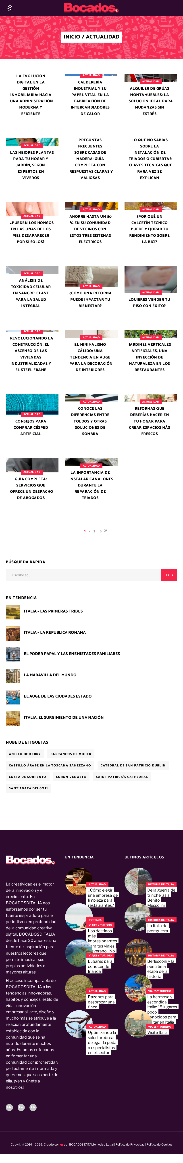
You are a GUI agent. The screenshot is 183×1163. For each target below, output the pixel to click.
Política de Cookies (159, 1144)
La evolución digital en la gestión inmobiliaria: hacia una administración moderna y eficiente (31, 95)
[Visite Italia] (138, 1024)
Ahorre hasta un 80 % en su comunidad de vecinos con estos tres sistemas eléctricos (90, 229)
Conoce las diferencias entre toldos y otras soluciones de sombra (90, 421)
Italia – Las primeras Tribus (53, 611)
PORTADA (95, 920)
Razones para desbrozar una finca (101, 1001)
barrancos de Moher (70, 754)
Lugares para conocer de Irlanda (100, 966)
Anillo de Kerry (25, 754)
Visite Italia (157, 1032)
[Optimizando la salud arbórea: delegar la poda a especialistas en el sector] (79, 1024)
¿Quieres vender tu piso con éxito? (149, 303)
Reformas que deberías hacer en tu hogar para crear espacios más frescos (149, 421)
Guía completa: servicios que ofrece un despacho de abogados (31, 488)
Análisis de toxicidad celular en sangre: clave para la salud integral (31, 293)
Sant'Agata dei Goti (28, 788)
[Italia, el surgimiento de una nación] (13, 718)
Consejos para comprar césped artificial (31, 427)
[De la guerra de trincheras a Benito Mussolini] (138, 881)
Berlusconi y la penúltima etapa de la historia (160, 969)
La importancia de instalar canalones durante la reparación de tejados (91, 485)
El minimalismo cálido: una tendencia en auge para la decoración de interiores (91, 357)
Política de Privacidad (130, 1144)
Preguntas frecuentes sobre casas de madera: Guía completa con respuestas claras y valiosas (91, 159)
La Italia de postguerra (157, 928)
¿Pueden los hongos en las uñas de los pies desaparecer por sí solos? (32, 232)
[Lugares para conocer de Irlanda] (79, 953)
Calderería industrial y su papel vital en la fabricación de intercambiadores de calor (90, 98)
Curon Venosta (71, 777)
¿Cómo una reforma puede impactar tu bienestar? (90, 299)
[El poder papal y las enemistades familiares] (13, 654)
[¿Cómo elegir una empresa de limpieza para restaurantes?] (79, 881)
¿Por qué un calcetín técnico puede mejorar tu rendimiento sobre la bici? (149, 229)
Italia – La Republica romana (55, 632)
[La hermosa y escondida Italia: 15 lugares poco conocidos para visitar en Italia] (138, 988)
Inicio (72, 37)
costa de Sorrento (27, 777)
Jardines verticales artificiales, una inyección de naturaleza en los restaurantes (150, 357)
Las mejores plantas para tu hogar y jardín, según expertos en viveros (32, 165)
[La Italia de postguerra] (138, 917)
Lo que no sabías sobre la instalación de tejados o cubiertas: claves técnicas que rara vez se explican (151, 159)
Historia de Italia (161, 884)
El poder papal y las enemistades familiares (72, 654)
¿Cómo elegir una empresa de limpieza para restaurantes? (103, 898)
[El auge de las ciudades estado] (13, 697)
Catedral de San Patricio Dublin (133, 765)
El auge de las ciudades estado (58, 696)
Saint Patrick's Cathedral (122, 777)
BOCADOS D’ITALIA (82, 1144)
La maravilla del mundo (50, 675)
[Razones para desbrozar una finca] (79, 988)
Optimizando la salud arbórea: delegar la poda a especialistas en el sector (102, 1042)
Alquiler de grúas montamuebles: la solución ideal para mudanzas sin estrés (151, 101)
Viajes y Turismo (100, 925)
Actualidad (91, 75)
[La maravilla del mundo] (13, 676)
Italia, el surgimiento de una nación (64, 717)
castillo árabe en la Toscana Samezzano (50, 765)
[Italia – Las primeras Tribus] (13, 612)
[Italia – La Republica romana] (13, 633)
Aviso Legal (105, 1144)
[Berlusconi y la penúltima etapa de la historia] (138, 953)
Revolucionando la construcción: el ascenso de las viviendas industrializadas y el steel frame (31, 354)
